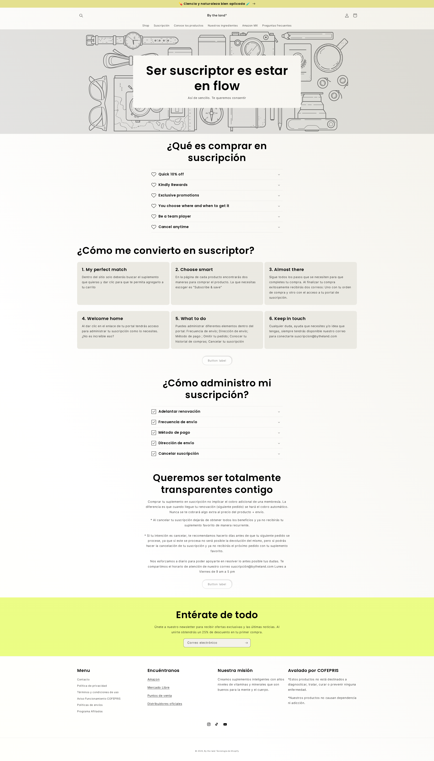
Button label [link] (217, 360)
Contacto (83, 679)
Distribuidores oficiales (164, 704)
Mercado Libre (158, 687)
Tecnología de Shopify (227, 751)
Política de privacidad (92, 685)
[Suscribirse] (246, 642)
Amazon (153, 679)
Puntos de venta (159, 695)
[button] (81, 15)
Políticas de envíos (90, 705)
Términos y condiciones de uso (98, 692)
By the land (209, 751)
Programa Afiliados (90, 711)
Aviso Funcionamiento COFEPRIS (99, 698)
